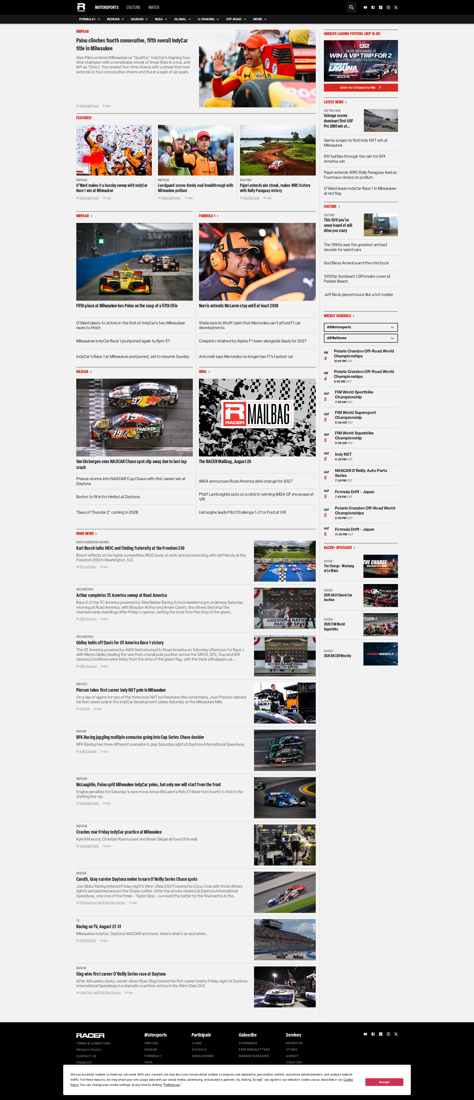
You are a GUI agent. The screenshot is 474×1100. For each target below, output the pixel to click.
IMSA (148, 1062)
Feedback (84, 1062)
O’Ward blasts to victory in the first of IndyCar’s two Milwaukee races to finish (130, 325)
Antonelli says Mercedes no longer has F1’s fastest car (246, 356)
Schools (199, 1049)
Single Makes (203, 1056)
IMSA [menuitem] (158, 19)
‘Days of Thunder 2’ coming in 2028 (107, 512)
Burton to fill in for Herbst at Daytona (108, 496)
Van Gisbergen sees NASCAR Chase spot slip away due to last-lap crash (131, 464)
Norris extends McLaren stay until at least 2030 (238, 306)
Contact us (86, 1056)
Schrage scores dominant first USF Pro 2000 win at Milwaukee (338, 121)
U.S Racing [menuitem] (206, 19)
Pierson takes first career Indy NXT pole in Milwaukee (121, 690)
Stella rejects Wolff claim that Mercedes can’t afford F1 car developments (249, 325)
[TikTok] (381, 7)
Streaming (248, 1043)
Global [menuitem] (180, 19)
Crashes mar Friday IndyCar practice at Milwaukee (119, 832)
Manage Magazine (254, 1056)
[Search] (351, 7)
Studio (291, 1049)
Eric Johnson (88, 567)
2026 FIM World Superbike (334, 626)
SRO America (88, 619)
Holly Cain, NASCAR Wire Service (100, 992)
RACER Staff (251, 198)
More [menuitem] (257, 19)
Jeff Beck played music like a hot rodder (358, 294)
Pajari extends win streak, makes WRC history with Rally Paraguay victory (275, 188)
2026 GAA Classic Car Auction (338, 597)
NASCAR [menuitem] (137, 19)
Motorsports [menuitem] (106, 7)
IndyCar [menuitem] (113, 19)
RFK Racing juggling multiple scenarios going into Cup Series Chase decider (140, 737)
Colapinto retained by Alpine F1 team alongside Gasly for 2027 (253, 341)
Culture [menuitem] (133, 7)
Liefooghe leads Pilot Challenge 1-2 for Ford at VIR (242, 512)
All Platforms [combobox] (336, 338)
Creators (294, 1062)
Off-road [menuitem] (233, 19)
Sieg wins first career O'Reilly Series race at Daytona (121, 974)
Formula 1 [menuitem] (87, 19)
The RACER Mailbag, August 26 (225, 461)
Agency (292, 1056)
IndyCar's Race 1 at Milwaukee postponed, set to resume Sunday (132, 356)
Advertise (294, 1043)
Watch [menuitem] (153, 7)
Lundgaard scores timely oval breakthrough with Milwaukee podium (195, 188)
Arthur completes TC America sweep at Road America (121, 595)
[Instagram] (388, 7)
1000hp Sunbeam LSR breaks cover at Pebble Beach (357, 279)
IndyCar (85, 708)
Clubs (197, 1043)
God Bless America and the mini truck (356, 263)
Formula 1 (152, 1056)
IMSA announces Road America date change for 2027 (246, 481)
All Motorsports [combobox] (339, 327)
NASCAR (150, 1049)
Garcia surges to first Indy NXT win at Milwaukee (356, 143)
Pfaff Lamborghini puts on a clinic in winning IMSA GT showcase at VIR (256, 496)
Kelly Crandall (88, 751)
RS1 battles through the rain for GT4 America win (354, 159)
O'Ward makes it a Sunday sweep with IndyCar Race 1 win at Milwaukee (111, 188)
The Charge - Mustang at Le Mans (339, 568)
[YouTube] (365, 7)
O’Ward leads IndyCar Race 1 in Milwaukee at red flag (360, 191)
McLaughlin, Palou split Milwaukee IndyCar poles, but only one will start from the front (148, 784)
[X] (396, 7)
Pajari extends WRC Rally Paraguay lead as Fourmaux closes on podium (360, 175)
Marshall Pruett (89, 106)
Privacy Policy (89, 1050)
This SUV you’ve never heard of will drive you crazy (338, 225)
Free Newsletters (254, 1049)
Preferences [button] (172, 1085)
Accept (384, 1082)
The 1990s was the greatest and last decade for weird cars (355, 247)
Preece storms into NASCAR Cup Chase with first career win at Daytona (131, 481)
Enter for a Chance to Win (358, 87)
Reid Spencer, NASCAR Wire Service (102, 902)
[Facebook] (373, 7)
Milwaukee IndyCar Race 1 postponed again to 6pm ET (123, 341)
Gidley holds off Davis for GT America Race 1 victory (120, 643)
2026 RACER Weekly (337, 655)
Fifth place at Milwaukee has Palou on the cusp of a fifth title (127, 306)
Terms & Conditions (93, 1043)
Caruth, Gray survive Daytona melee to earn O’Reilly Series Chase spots (137, 879)
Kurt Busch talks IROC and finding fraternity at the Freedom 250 (130, 548)
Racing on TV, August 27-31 (98, 926)
